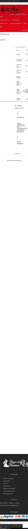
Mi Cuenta (10, 3)
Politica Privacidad (8, 478)
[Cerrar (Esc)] (0, 522)
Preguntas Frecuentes (9, 488)
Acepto (9, 528)
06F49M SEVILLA (9, 341)
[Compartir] (2, 522)
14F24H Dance (9, 293)
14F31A (6, 244)
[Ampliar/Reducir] (5, 522)
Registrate (15, 3)
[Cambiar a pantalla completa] (4, 522)
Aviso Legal (6, 481)
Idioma (11, 14)
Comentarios (6, 486)
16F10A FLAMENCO (10, 196)
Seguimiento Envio (8, 493)
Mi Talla (5, 483)
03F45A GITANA (9, 438)
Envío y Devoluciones (9, 491)
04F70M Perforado (10, 389)
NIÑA (5, 208)
